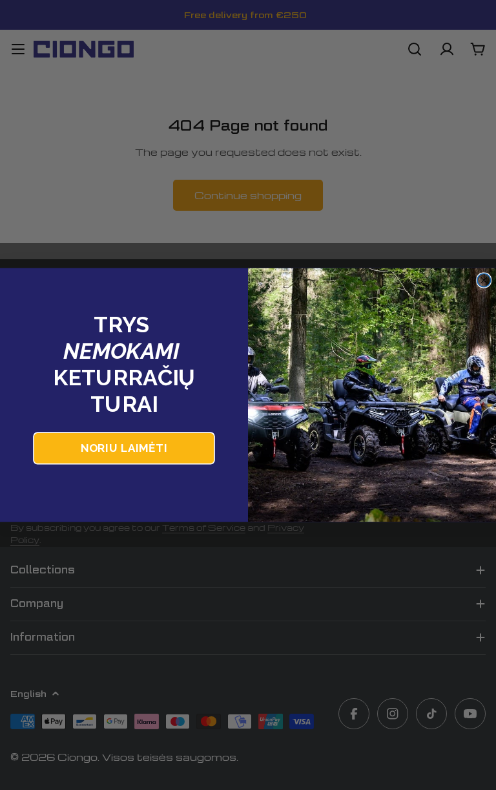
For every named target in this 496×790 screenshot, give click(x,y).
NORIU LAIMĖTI (124, 448)
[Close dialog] (483, 279)
